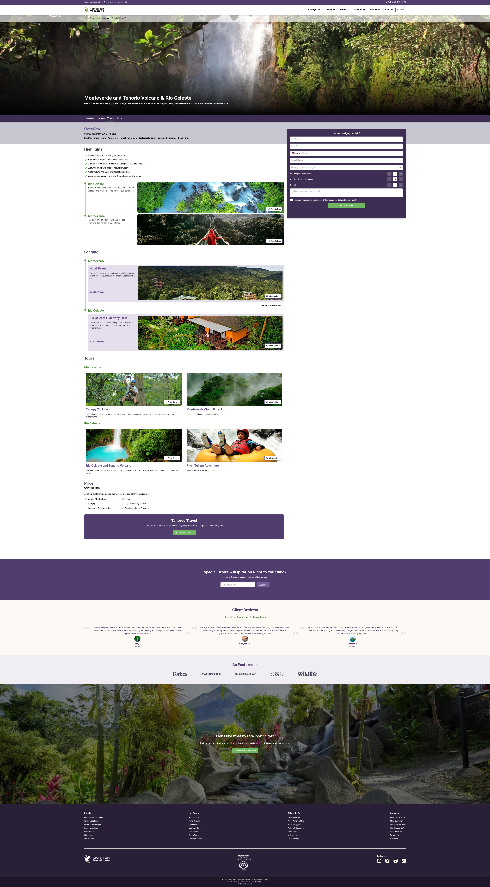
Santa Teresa (194, 835)
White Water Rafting (296, 821)
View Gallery (276, 209)
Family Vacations (91, 821)
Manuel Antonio (195, 824)
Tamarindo (193, 832)
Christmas (88, 835)
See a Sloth (292, 832)
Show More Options (271, 305)
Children (293, 179)
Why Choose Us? (397, 828)
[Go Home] (94, 10)
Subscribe (263, 585)
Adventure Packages (92, 824)
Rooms (293, 185)
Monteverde (194, 828)
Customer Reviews (398, 824)
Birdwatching (293, 835)
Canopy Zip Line (294, 817)
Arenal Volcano (195, 817)
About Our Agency (397, 817)
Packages (94, 18)
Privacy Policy (395, 835)
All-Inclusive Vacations (93, 817)
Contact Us (395, 839)
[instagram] (396, 861)
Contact (400, 10)
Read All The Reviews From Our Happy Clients (245, 617)
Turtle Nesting (293, 839)
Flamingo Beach (195, 839)
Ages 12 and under (301, 179)
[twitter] (387, 861)
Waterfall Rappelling (296, 828)
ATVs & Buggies (294, 824)
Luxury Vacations (91, 828)
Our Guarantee (396, 832)
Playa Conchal (194, 821)
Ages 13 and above (301, 174)
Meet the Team (396, 821)
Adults (293, 174)
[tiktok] (404, 861)
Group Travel (89, 839)
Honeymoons (89, 832)
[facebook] (379, 861)
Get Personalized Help (245, 750)
